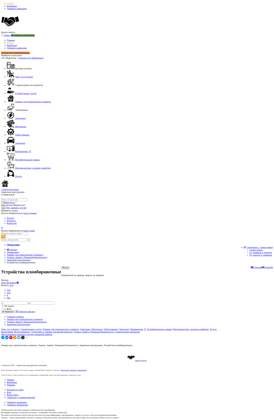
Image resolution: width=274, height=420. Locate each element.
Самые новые (256, 250)
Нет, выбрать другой (16, 208)
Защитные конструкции (18, 324)
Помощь (11, 385)
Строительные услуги (31, 329)
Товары (10, 3)
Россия (10, 218)
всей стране (29, 230)
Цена (9, 282)
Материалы (97, 329)
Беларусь (11, 220)
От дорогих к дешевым (260, 255)
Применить (9, 312)
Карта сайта (12, 395)
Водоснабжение (22, 332)
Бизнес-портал (141, 360)
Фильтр (65, 268)
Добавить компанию (17, 8)
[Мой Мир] (3, 337)
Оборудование (111, 329)
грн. (9, 292)
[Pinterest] (11, 337)
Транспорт (124, 329)
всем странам (29, 213)
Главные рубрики (15, 317)
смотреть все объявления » (31, 58)
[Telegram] (19, 337)
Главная (11, 40)
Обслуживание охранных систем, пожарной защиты (26, 334)
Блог (9, 392)
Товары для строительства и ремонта (25, 319)
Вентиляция (7, 332)
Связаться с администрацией (21, 397)
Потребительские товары (159, 329)
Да (3, 208)
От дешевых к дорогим (260, 252)
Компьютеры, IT (138, 329)
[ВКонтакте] (7, 337)
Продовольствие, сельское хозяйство (191, 329)
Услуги (213, 329)
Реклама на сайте (15, 390)
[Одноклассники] (15, 337)
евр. (9, 298)
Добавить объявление (17, 405)
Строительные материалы (127, 332)
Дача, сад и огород (10, 329)
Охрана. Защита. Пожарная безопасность (27, 322)
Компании (12, 6)
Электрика (85, 329)
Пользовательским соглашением (73, 370)
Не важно (9, 306)
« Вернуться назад (10, 189)
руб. (9, 290)
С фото (7, 309)
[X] (23, 337)
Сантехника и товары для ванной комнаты (51, 332)
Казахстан (12, 223)
